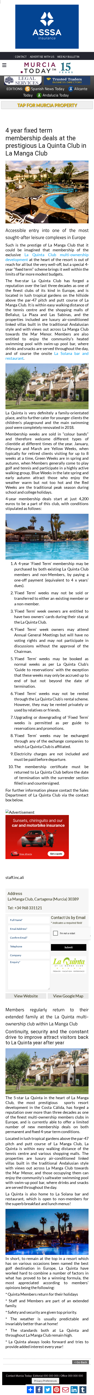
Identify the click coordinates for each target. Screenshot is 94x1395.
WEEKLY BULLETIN (68, 65)
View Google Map (68, 1004)
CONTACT (21, 65)
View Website (26, 1004)
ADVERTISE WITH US (42, 65)
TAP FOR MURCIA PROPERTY (47, 113)
